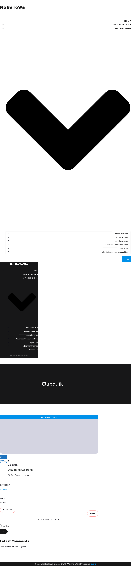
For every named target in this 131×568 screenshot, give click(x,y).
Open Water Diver (121, 237)
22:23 (55, 417)
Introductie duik (121, 233)
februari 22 (45, 417)
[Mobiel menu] (126, 259)
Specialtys (123, 248)
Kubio (93, 564)
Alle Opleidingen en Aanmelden (115, 252)
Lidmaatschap (122, 24)
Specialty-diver (121, 241)
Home (127, 21)
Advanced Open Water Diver (116, 244)
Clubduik (4, 489)
